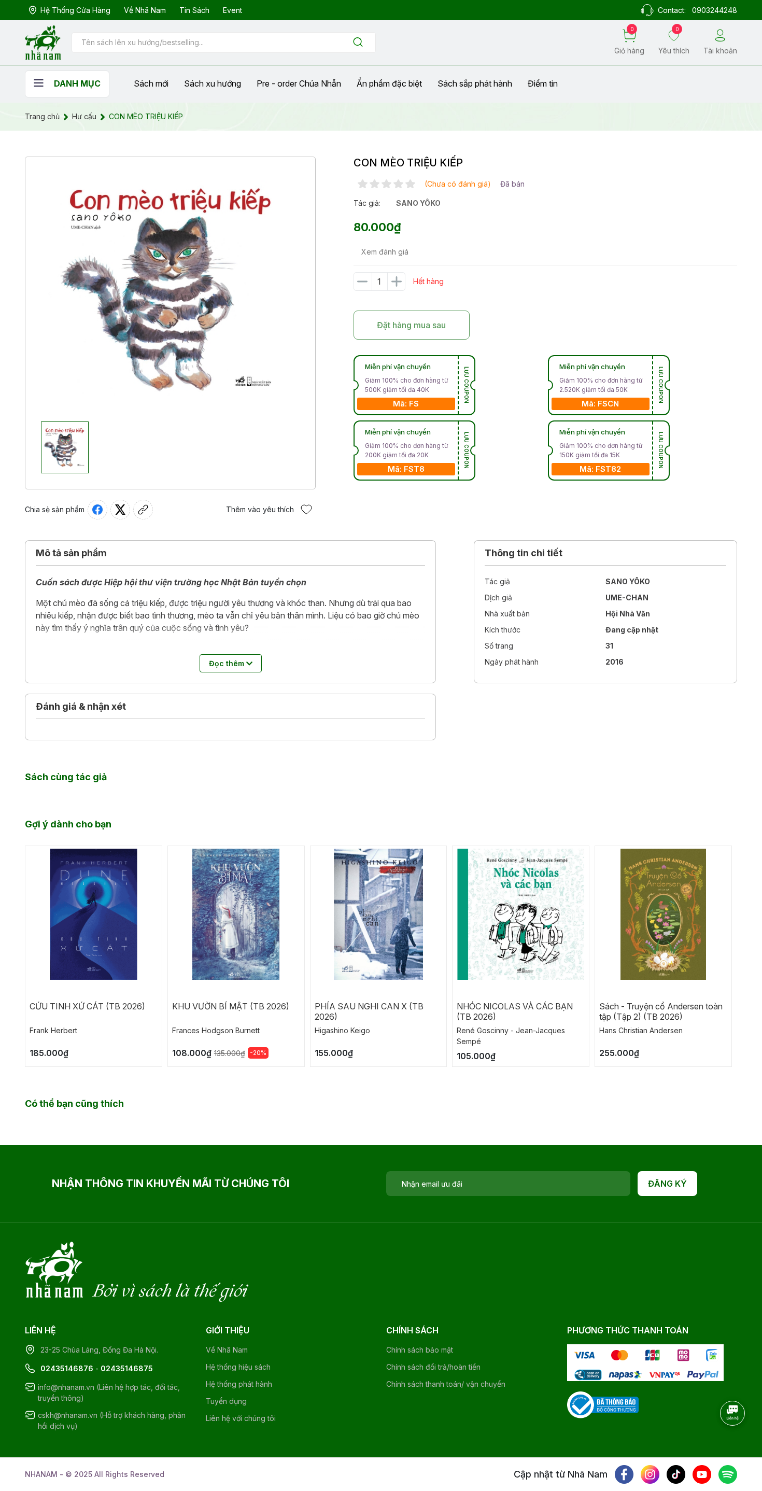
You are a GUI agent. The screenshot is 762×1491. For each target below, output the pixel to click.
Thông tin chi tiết (523, 552)
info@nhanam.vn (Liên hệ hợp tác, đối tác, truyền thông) (109, 1392)
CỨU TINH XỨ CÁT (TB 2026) (87, 1006)
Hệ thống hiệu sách (238, 1366)
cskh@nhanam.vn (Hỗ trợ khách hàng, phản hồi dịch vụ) (112, 1420)
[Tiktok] (676, 1474)
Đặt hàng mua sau (411, 325)
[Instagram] (650, 1474)
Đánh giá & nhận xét (81, 706)
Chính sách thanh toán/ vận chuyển (445, 1384)
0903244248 (714, 10)
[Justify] (357, 43)
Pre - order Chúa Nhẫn (299, 83)
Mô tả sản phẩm (71, 552)
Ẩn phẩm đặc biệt (389, 83)
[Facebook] (624, 1474)
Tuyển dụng (226, 1401)
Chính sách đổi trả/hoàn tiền (433, 1366)
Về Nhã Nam (145, 10)
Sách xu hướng (212, 83)
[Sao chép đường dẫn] (143, 509)
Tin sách (194, 10)
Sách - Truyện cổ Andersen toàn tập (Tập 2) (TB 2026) (661, 1011)
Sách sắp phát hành (475, 83)
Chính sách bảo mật (419, 1349)
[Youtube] (702, 1474)
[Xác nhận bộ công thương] (603, 1403)
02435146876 (66, 1368)
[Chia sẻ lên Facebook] (97, 509)
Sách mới (151, 83)
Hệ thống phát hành (239, 1384)
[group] (170, 289)
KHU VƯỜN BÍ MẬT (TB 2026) (230, 1006)
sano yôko (418, 203)
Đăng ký (667, 1183)
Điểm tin (543, 83)
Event (232, 10)
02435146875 (127, 1368)
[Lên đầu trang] (733, 1442)
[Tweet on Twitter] (120, 509)
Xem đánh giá (384, 251)
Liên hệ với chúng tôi (241, 1418)
